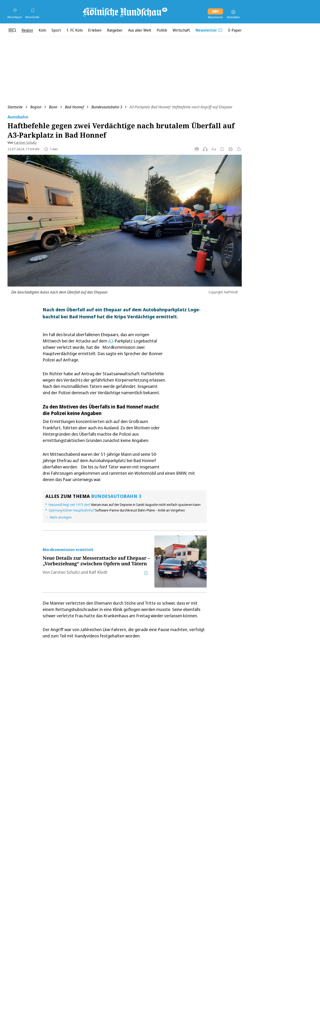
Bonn (53, 107)
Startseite (15, 107)
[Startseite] (124, 12)
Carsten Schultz (25, 142)
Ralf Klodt (98, 572)
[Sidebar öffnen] (12, 30)
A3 (110, 341)
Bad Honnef (74, 107)
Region (35, 107)
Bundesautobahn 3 (106, 107)
